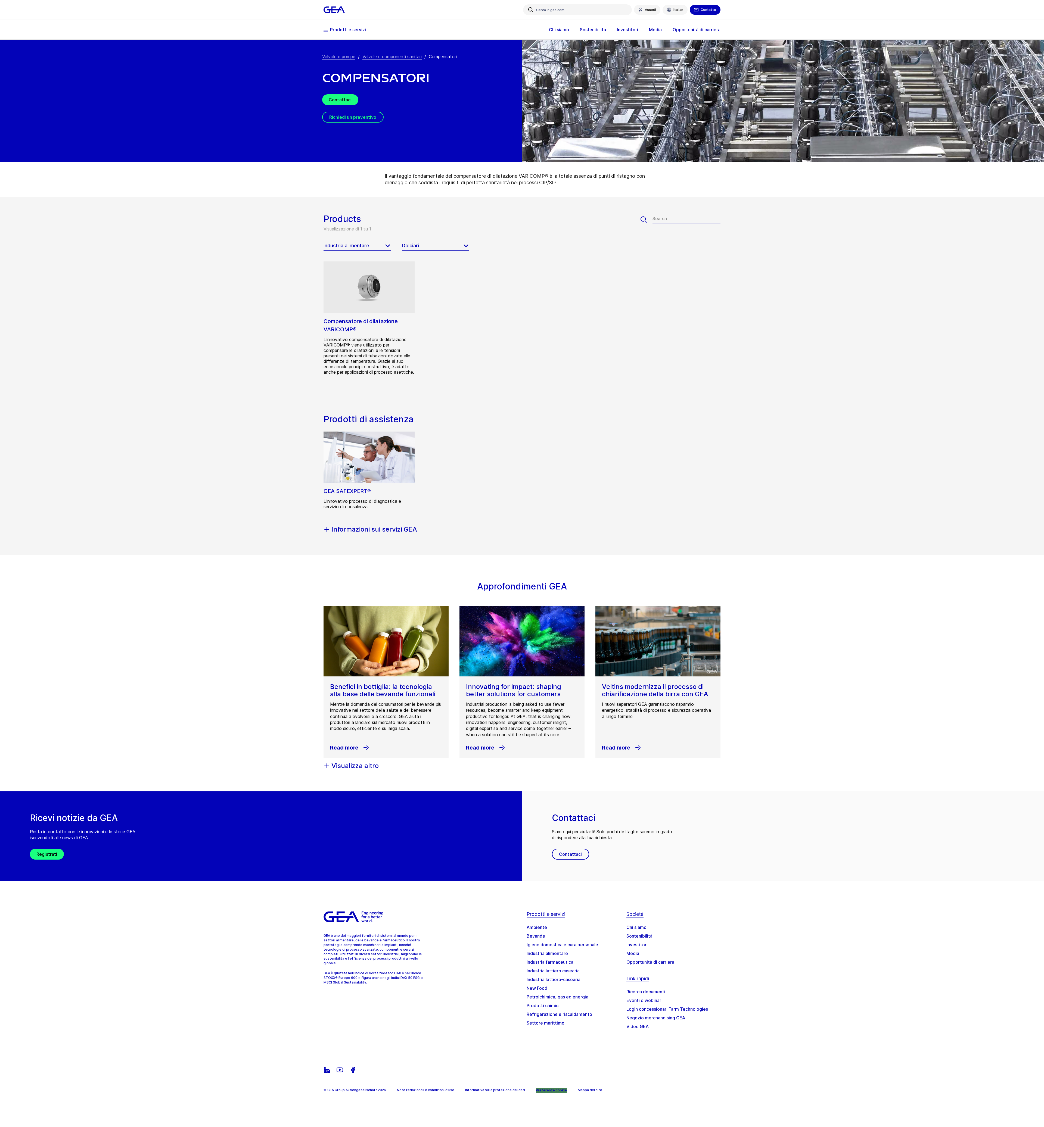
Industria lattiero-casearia (553, 979)
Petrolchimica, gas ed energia (557, 997)
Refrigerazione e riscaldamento (559, 1014)
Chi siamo (636, 927)
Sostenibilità (639, 936)
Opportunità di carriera (650, 962)
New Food (537, 988)
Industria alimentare (547, 953)
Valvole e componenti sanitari (392, 56)
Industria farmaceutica (550, 962)
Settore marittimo (545, 1023)
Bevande (536, 936)
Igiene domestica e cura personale (562, 944)
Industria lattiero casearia (553, 970)
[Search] (646, 219)
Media (632, 953)
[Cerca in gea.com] (530, 10)
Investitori (637, 944)
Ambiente (537, 927)
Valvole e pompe (338, 56)
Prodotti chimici (543, 1005)
